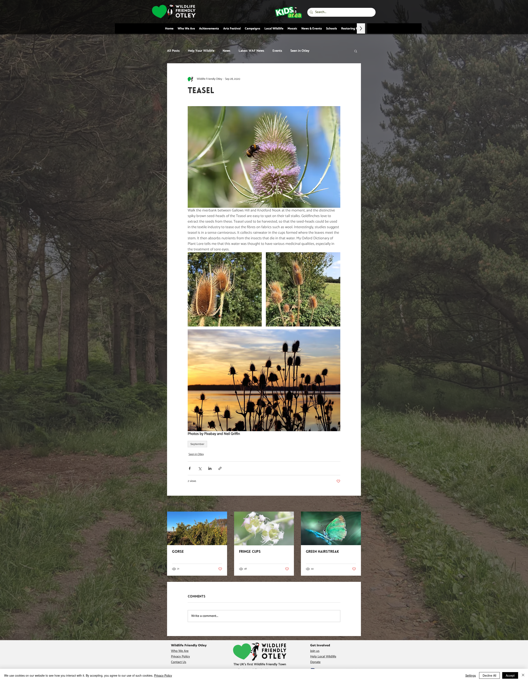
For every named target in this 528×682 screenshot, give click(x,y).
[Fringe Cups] (264, 528)
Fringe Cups (250, 552)
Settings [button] (470, 675)
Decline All (489, 675)
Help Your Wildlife (201, 51)
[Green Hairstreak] (331, 528)
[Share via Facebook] (190, 468)
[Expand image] (225, 289)
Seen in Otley (299, 51)
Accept (510, 675)
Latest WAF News (251, 51)
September (197, 444)
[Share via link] (220, 468)
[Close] (523, 675)
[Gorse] (197, 528)
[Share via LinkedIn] (210, 468)
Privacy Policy (180, 656)
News (226, 51)
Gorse (178, 552)
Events (277, 51)
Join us (314, 651)
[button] (356, 51)
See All (357, 504)
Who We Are (180, 651)
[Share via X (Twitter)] (200, 468)
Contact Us (178, 662)
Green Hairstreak (322, 552)
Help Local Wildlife (323, 656)
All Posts (173, 51)
